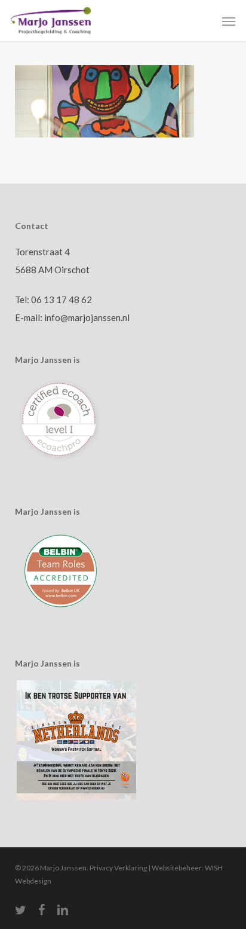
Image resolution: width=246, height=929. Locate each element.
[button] (228, 21)
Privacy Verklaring (118, 867)
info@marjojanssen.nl (87, 317)
